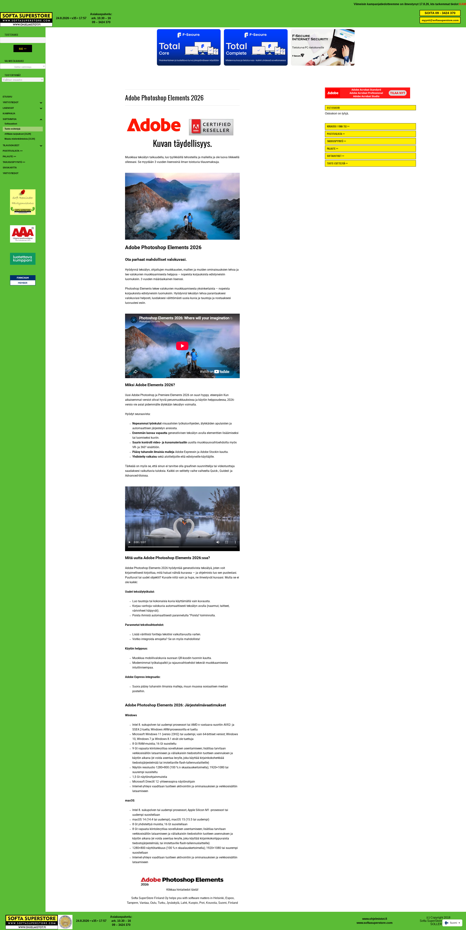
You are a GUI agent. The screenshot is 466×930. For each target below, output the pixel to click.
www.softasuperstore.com (374, 922)
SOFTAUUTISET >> (335, 156)
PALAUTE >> (332, 148)
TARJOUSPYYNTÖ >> (336, 141)
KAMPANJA (411, 4)
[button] (189, 47)
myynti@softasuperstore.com (440, 20)
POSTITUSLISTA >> (336, 134)
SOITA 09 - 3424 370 (440, 13)
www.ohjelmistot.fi (374, 918)
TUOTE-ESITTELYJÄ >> (337, 163)
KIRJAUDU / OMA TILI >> (338, 126)
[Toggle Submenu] (41, 102)
